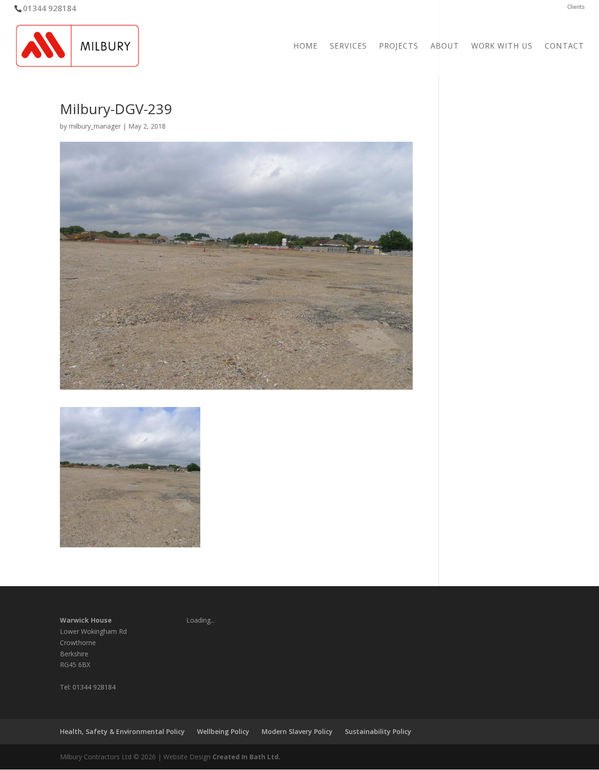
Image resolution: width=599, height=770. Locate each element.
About (445, 47)
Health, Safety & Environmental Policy (122, 731)
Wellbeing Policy (223, 731)
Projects (398, 47)
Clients (576, 7)
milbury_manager (95, 126)
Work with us (502, 47)
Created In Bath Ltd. (246, 756)
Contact (564, 47)
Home (305, 47)
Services (348, 47)
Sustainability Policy (378, 731)
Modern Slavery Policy (297, 731)
